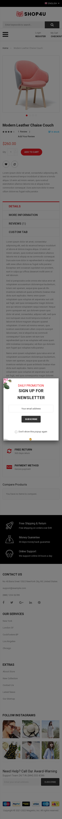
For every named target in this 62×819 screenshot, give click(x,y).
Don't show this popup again (33, 431)
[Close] (58, 378)
